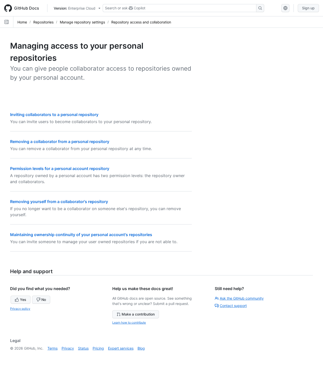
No (43, 299)
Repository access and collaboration (141, 22)
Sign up (308, 8)
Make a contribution (138, 314)
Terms (52, 348)
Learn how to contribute (129, 322)
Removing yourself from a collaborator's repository (59, 201)
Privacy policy (20, 308)
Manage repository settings (82, 22)
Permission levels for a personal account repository (59, 168)
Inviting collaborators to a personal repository (54, 114)
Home (22, 22)
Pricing (98, 348)
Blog (141, 348)
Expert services (120, 348)
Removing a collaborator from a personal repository (59, 141)
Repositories (43, 22)
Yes (23, 299)
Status (83, 348)
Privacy (68, 348)
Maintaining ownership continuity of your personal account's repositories (81, 234)
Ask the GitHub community (242, 298)
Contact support (233, 305)
